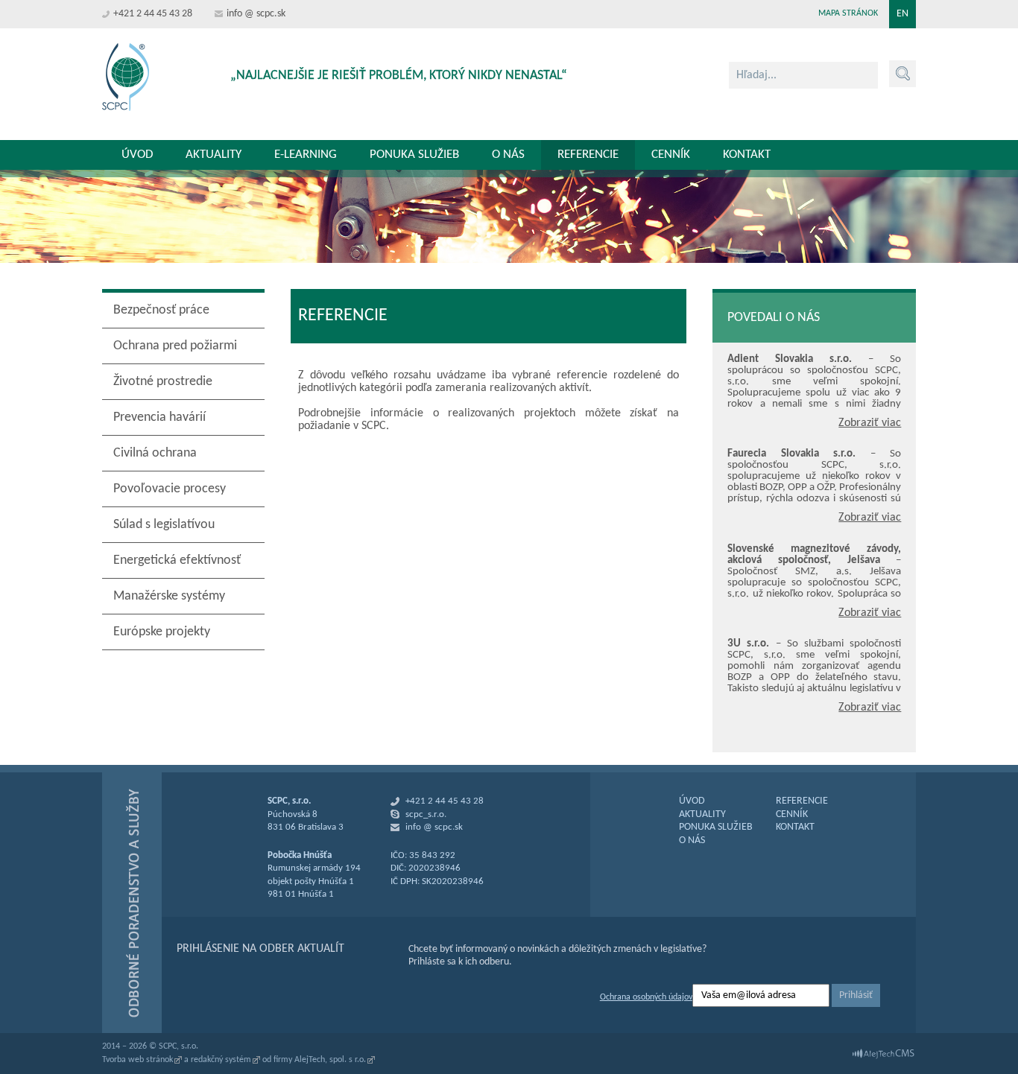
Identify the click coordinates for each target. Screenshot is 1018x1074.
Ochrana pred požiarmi (175, 346)
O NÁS (692, 840)
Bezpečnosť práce (161, 310)
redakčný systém (221, 1059)
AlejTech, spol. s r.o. (330, 1059)
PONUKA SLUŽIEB (716, 827)
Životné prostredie (162, 382)
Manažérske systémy (169, 596)
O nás (508, 154)
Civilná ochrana (155, 453)
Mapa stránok (848, 13)
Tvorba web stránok (137, 1059)
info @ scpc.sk (256, 13)
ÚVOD (692, 801)
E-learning (305, 154)
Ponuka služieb (414, 154)
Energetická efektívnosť (177, 560)
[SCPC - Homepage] (125, 77)
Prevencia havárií (159, 417)
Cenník (670, 154)
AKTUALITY (702, 814)
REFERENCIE (802, 801)
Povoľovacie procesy (169, 489)
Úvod (137, 154)
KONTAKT (795, 827)
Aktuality (213, 154)
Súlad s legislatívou (164, 525)
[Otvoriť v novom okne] (883, 1053)
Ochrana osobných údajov (646, 997)
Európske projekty (161, 632)
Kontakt (747, 154)
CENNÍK (792, 814)
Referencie (588, 154)
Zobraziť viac (869, 423)
